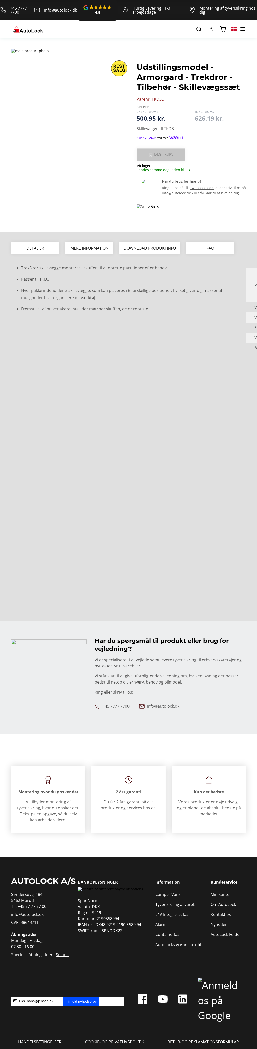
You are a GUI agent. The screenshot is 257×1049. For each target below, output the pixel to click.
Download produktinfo (150, 248)
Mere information (89, 248)
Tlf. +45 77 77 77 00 (28, 906)
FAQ (210, 248)
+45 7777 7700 (18, 10)
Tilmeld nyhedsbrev (81, 1001)
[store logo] (27, 29)
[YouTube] (163, 1000)
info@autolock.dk (60, 10)
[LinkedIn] (183, 1000)
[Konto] (211, 29)
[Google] (219, 1000)
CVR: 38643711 (25, 922)
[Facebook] (143, 1000)
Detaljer (35, 248)
